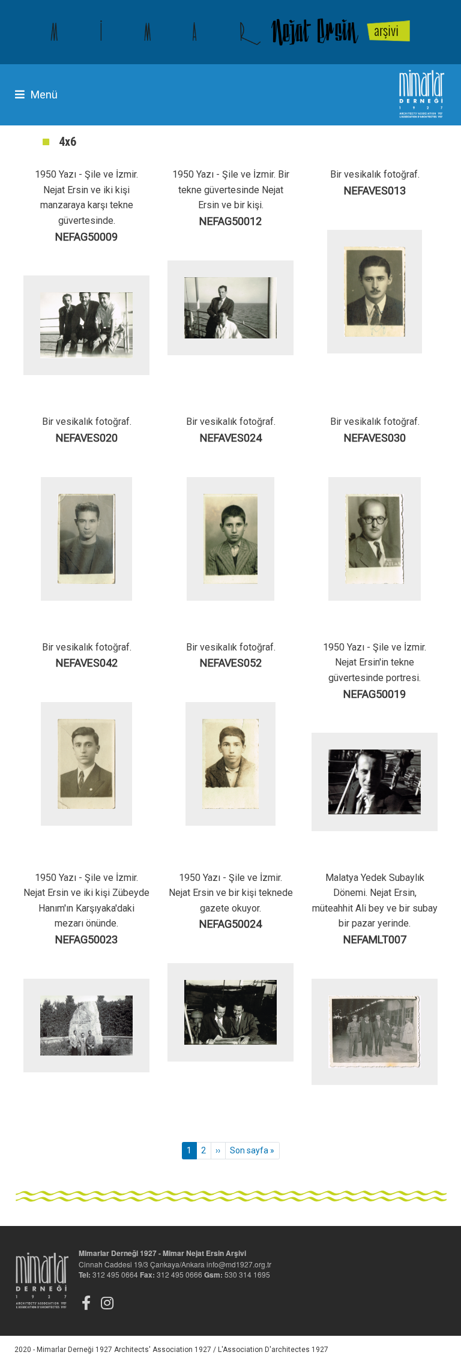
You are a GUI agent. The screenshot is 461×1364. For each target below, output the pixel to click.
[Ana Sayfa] (230, 32)
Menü (44, 94)
